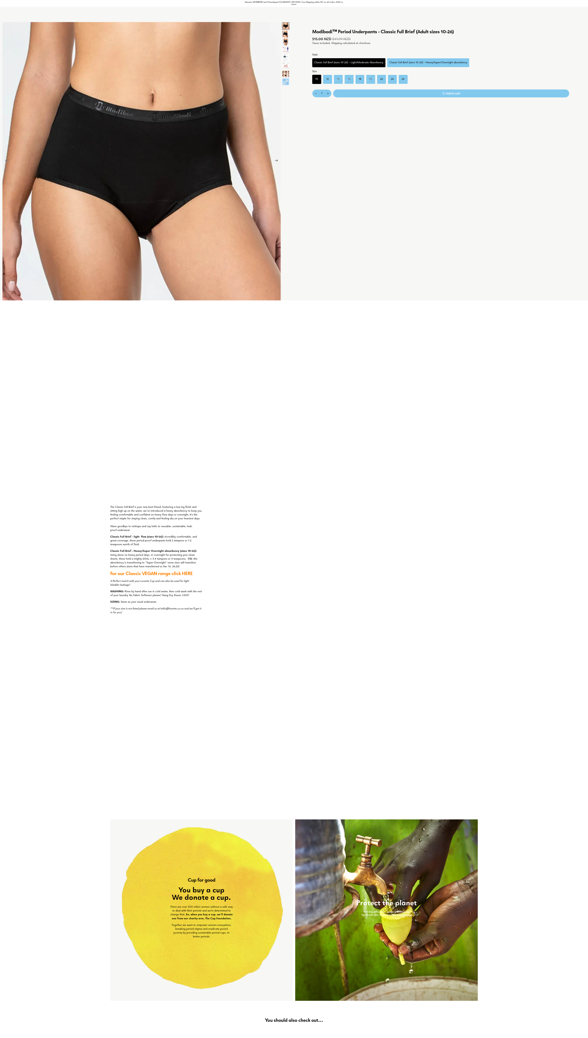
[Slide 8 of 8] (285, 81)
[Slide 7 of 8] (285, 73)
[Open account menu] (467, 14)
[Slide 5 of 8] (285, 58)
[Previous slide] (5, 161)
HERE (187, 573)
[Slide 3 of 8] (285, 42)
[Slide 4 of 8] (285, 50)
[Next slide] (277, 161)
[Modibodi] (261, 14)
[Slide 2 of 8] (285, 34)
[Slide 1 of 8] (285, 26)
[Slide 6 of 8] (285, 66)
